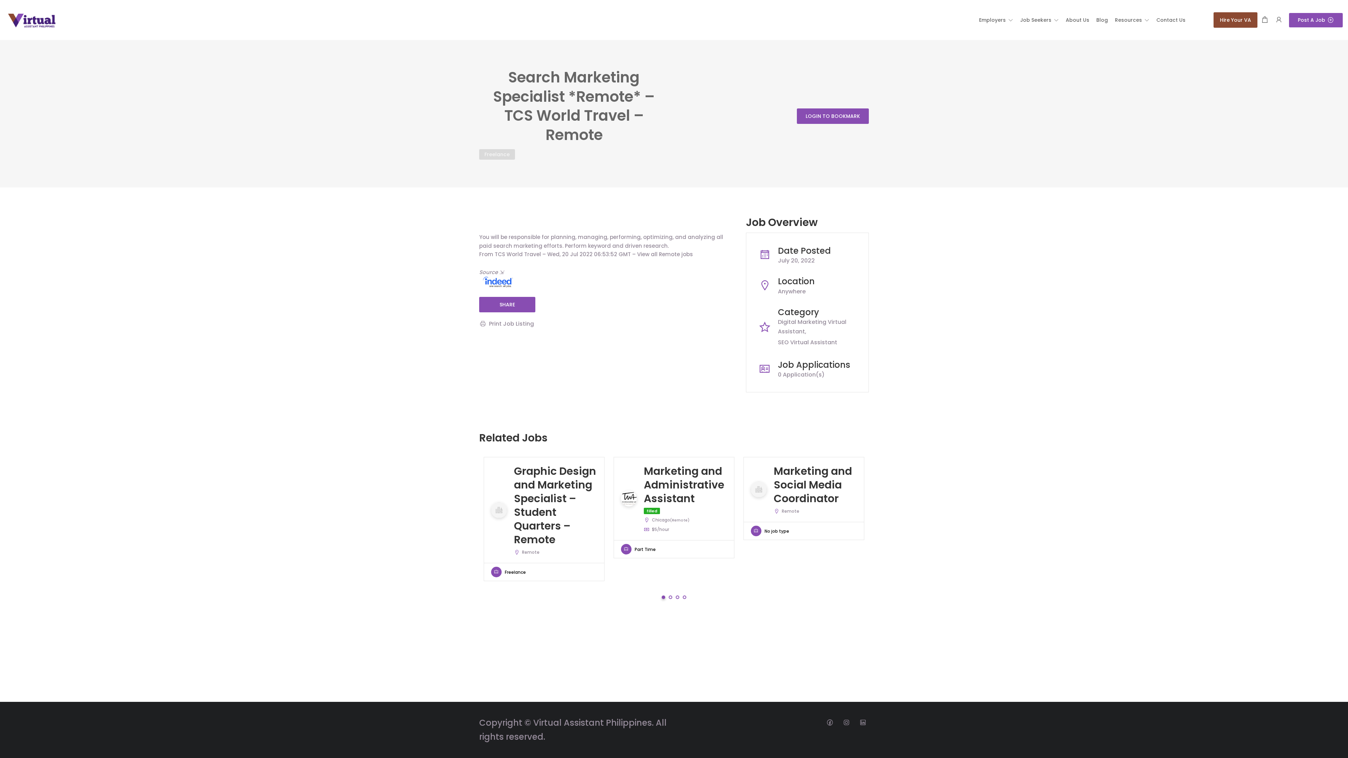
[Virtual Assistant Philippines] (31, 19)
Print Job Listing (511, 324)
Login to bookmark (833, 116)
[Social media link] (830, 722)
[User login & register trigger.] (1279, 20)
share (507, 304)
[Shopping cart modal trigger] (1265, 20)
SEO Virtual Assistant (807, 342)
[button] (996, 20)
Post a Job (1311, 20)
